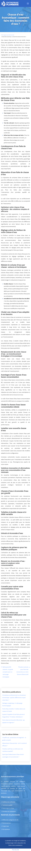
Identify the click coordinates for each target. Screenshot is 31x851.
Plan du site (15, 850)
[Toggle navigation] (28, 3)
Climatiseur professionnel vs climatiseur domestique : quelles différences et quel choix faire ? (14, 697)
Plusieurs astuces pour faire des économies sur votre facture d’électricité (22, 670)
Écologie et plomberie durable (8, 35)
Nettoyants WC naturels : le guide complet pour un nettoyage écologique (8, 672)
